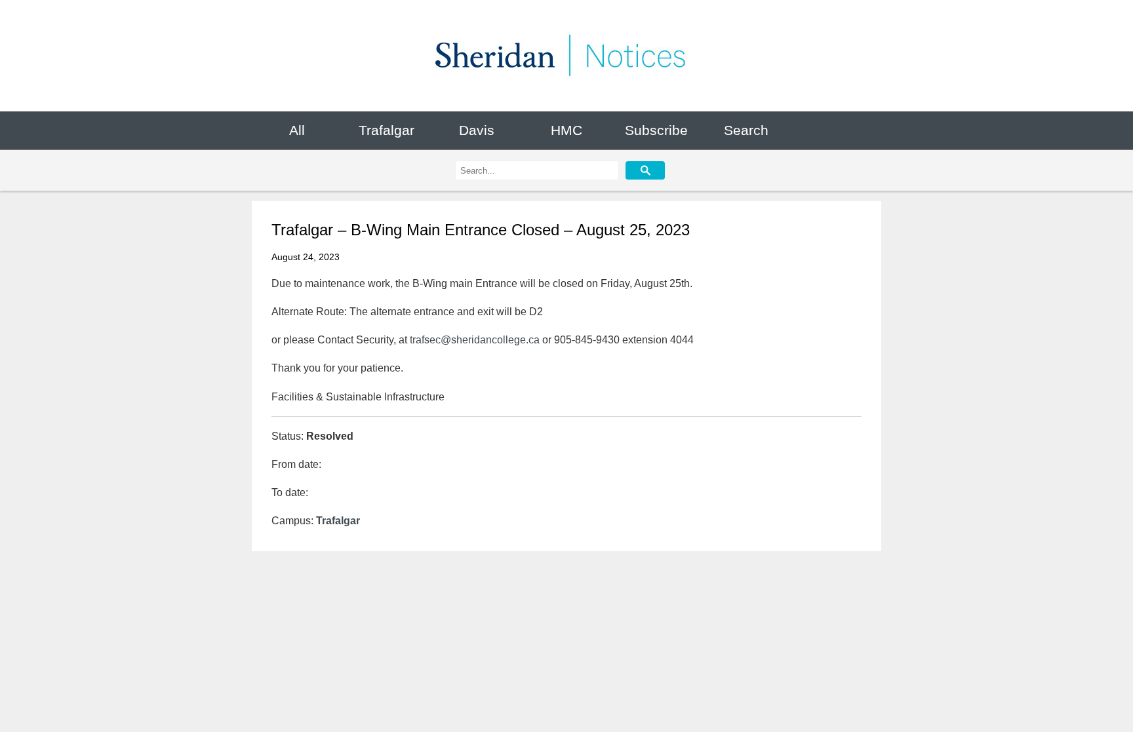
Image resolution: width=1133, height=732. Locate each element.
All (297, 130)
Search (746, 130)
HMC (566, 130)
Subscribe (656, 130)
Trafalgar (386, 130)
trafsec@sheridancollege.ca (475, 339)
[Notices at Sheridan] (566, 55)
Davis (476, 130)
